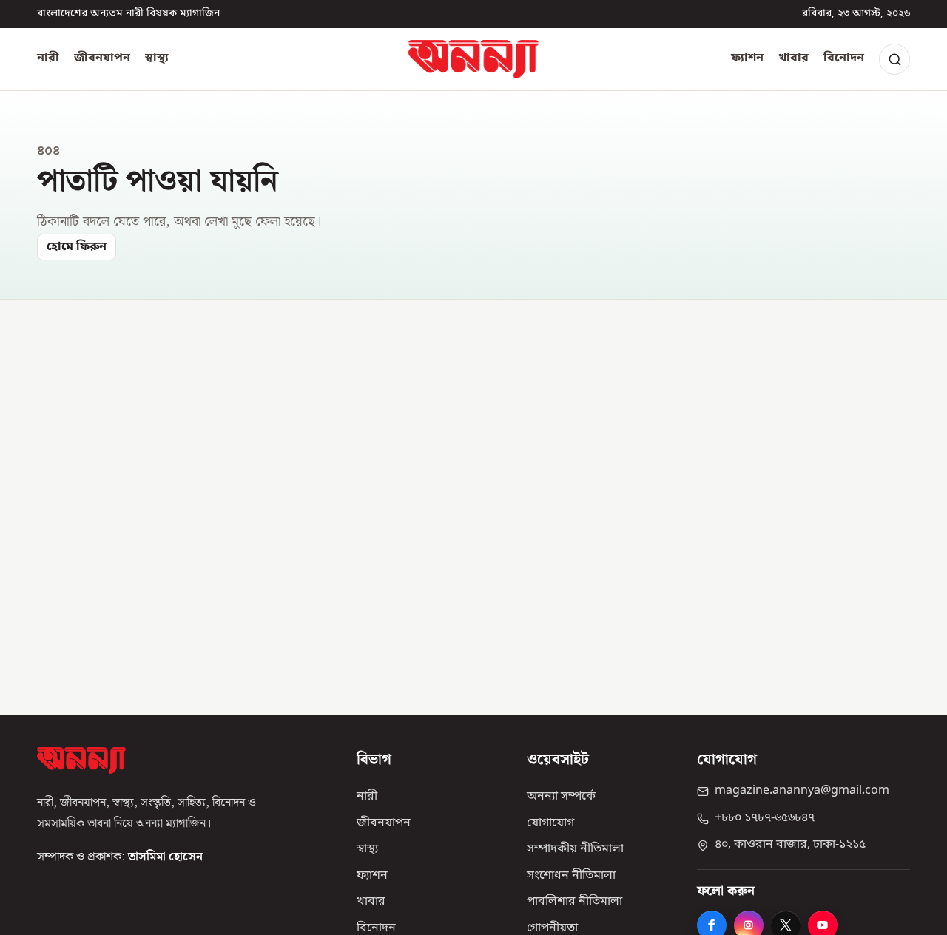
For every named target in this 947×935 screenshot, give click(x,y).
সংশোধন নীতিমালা (571, 876)
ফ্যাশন (747, 58)
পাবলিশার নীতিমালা (574, 902)
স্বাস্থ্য (157, 58)
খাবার (793, 58)
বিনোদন (843, 58)
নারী (48, 58)
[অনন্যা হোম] (473, 59)
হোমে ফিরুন (77, 247)
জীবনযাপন (102, 58)
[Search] (894, 59)
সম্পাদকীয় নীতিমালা (575, 849)
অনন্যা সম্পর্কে (561, 797)
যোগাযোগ (550, 823)
